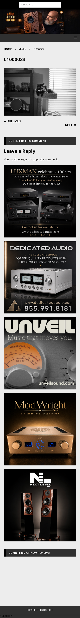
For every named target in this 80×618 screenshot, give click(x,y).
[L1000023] (40, 114)
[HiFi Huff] (40, 31)
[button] (74, 38)
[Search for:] (40, 4)
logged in (26, 159)
